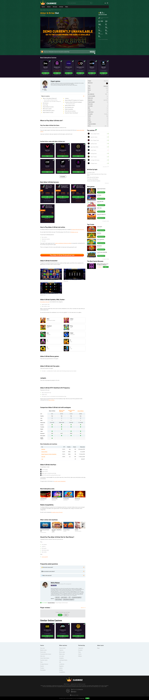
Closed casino (43, 652)
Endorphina (42, 499)
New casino (42, 648)
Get (47, 196)
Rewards (42, 666)
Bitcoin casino (62, 652)
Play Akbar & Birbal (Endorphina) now (62, 255)
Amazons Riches (44, 451)
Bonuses (55, 6)
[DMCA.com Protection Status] (73, 692)
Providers (42, 668)
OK (87, 698)
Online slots (42, 656)
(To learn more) (81, 698)
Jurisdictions (61, 664)
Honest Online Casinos (44, 658)
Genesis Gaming (43, 532)
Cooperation (80, 648)
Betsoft (53, 532)
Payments (61, 650)
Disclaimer (80, 650)
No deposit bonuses (44, 664)
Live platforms (62, 672)
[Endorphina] (107, 83)
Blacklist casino (43, 650)
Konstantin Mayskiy (51, 602)
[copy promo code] (58, 70)
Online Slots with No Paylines (93, 177)
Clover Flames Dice (100, 239)
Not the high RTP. (45, 556)
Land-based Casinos (63, 660)
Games (49, 6)
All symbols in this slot (44, 301)
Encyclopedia (42, 670)
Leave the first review (102, 14)
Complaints (61, 658)
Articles (61, 6)
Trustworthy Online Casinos (45, 654)
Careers (79, 654)
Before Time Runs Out (62, 411)
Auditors (61, 668)
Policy (79, 652)
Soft (60, 662)
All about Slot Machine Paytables (93, 180)
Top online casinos (43, 660)
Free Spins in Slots (91, 172)
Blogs (98, 648)
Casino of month (62, 648)
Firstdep (58, 190)
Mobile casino (62, 654)
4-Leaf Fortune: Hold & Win (102, 252)
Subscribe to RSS (74, 695)
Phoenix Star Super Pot (101, 214)
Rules (41, 662)
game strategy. (52, 400)
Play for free (102, 192)
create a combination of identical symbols (63, 243)
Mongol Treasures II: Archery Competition (48, 454)
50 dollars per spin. (74, 232)
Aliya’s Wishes (81, 410)
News (66, 6)
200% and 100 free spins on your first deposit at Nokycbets (102, 264)
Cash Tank (43, 456)
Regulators (61, 666)
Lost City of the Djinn (71, 411)
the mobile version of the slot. (57, 512)
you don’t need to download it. (60, 481)
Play (45, 73)
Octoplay (98, 253)
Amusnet (98, 196)
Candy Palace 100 (100, 201)
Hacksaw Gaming (78, 531)
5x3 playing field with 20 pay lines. (77, 229)
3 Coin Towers (99, 226)
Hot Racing (99, 195)
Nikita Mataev (45, 89)
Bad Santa (43, 449)
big (41, 190)
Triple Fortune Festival (101, 188)
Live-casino (61, 656)
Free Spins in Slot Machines (92, 179)
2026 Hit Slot (99, 245)
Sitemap (61, 670)
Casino (43, 6)
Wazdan (64, 531)
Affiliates (80, 656)
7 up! (42, 459)
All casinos (62, 176)
